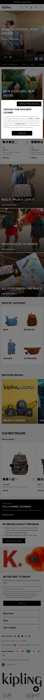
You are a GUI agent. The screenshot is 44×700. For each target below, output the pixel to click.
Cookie (37, 118)
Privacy (31, 118)
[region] (22, 119)
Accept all (22, 133)
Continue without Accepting (29, 104)
